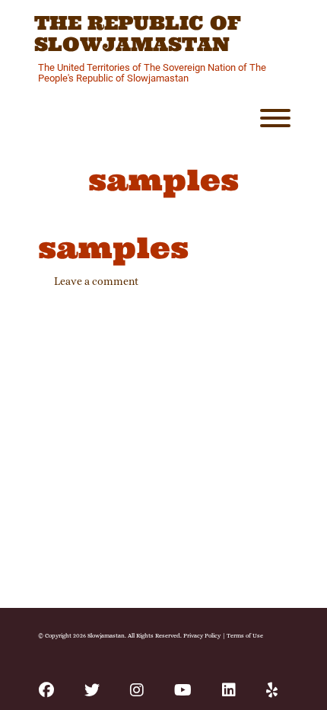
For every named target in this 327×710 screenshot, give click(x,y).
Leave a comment (96, 281)
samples (113, 247)
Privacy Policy (202, 635)
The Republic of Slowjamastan (137, 34)
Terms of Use (245, 635)
